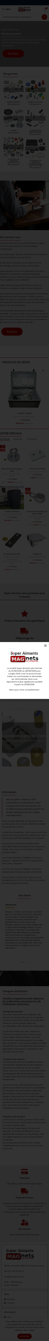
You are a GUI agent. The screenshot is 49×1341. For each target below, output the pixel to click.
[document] (24, 670)
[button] (45, 646)
